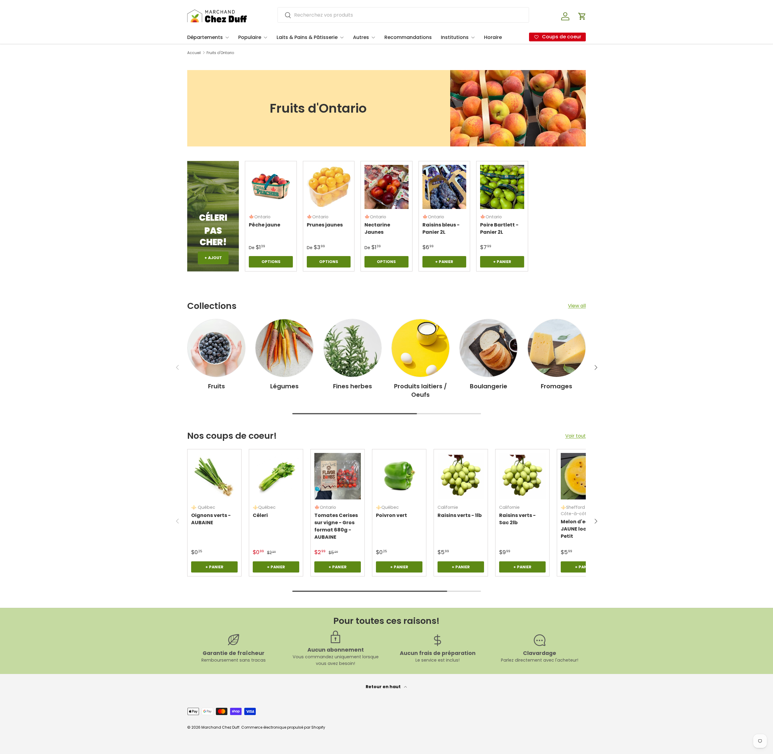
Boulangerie (488, 386)
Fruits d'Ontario (220, 53)
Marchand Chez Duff (220, 727)
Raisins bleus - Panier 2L (441, 228)
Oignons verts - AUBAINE (211, 519)
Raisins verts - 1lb (460, 515)
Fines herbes (352, 386)
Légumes (284, 386)
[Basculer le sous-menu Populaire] (265, 37)
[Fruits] (216, 348)
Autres (361, 37)
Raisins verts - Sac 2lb (517, 519)
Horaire (493, 37)
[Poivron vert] (399, 476)
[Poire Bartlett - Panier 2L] (502, 187)
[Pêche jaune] (271, 187)
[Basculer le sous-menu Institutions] (472, 37)
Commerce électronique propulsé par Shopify (283, 727)
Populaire (249, 37)
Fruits (216, 386)
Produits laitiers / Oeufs (420, 390)
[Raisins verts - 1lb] (461, 476)
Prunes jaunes (325, 224)
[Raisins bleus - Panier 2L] (444, 187)
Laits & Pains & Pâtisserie (307, 37)
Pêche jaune (264, 224)
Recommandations (408, 37)
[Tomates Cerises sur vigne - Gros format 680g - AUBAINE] (337, 476)
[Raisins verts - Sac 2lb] (522, 476)
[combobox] (403, 15)
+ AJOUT (213, 257)
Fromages (556, 386)
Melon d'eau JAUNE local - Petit (578, 529)
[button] (582, 16)
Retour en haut (384, 687)
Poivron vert (391, 515)
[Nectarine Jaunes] (386, 187)
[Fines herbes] (352, 348)
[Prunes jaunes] (329, 187)
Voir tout (575, 435)
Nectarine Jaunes (377, 228)
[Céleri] (276, 476)
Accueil (194, 53)
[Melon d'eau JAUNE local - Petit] (584, 476)
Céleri (260, 515)
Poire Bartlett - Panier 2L (499, 228)
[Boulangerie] (488, 348)
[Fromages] (556, 348)
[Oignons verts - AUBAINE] (214, 476)
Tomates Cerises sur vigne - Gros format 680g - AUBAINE (336, 526)
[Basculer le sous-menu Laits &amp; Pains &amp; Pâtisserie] (341, 37)
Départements (205, 37)
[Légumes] (284, 348)
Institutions (455, 37)
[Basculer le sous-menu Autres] (373, 37)
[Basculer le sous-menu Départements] (227, 37)
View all (577, 305)
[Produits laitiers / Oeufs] (420, 348)
